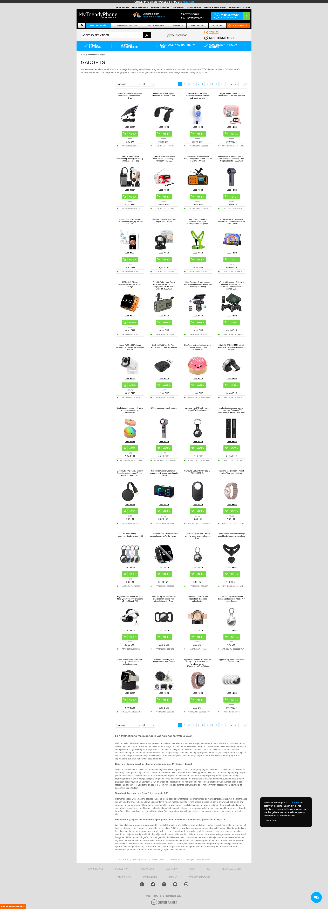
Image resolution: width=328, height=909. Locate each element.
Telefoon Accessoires (126, 25)
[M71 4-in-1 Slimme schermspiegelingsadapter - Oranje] (130, 312)
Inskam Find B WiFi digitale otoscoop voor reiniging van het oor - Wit (130, 221)
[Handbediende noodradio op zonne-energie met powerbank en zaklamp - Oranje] (197, 186)
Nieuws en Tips (194, 7)
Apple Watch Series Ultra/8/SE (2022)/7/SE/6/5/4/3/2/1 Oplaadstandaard (129, 661)
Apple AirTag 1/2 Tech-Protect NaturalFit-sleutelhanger (197, 409)
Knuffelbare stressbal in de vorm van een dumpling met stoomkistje (197, 347)
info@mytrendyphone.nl (198, 859)
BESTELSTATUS (191, 14)
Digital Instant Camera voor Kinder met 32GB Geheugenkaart (231, 94)
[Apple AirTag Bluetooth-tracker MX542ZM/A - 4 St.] (231, 689)
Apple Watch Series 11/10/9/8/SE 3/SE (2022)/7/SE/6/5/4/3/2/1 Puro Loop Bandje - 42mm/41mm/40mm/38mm (197, 662)
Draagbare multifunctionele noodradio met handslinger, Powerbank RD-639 (164, 158)
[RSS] (164, 884)
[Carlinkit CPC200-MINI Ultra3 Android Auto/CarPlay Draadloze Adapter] (231, 374)
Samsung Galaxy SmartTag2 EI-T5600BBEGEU (197, 472)
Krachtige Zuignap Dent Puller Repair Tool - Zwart (164, 220)
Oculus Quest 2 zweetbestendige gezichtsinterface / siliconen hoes (231, 535)
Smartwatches (197, 25)
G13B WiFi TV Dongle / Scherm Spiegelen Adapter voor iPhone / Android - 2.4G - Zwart (130, 473)
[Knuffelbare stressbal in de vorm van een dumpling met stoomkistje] (197, 374)
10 (222, 84)
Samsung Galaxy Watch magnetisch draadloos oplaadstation (198, 599)
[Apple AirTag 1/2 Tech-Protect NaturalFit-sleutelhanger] (197, 437)
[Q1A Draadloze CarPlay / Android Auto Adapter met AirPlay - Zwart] (164, 563)
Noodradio (217, 25)
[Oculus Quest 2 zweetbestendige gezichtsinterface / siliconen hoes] (231, 563)
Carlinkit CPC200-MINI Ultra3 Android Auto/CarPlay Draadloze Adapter (231, 347)
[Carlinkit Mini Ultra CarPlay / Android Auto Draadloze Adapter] (164, 374)
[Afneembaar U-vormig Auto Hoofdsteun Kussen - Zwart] (164, 123)
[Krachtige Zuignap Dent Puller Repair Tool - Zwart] (164, 249)
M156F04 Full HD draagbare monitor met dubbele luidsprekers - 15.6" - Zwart (231, 221)
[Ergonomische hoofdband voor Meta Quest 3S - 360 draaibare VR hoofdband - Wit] (130, 626)
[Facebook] (142, 884)
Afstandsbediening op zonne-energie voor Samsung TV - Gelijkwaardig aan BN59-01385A (231, 410)
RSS (208, 869)
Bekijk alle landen (231, 869)
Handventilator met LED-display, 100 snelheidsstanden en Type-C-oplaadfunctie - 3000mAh (231, 158)
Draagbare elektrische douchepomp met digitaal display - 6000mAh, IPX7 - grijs (130, 158)
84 (236, 84)
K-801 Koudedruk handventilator (164, 408)
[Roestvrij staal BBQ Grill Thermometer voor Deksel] (164, 689)
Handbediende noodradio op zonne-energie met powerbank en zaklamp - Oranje (198, 158)
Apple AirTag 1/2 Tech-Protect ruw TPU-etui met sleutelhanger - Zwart (197, 536)
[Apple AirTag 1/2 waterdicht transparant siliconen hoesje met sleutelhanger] (231, 626)
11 (228, 84)
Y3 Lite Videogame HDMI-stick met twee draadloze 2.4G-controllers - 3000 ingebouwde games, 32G (231, 285)
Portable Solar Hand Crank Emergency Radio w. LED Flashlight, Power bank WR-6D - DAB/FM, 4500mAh (164, 285)
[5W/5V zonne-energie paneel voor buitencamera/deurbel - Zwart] (130, 123)
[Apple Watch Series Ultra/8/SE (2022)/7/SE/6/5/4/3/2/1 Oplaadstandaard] (130, 689)
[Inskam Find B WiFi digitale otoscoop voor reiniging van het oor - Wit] (130, 249)
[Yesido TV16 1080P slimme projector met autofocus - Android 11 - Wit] (130, 374)
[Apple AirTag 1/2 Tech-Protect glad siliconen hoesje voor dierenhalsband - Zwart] (164, 626)
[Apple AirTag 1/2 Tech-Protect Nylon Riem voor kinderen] (231, 500)
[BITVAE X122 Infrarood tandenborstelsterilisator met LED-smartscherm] (197, 123)
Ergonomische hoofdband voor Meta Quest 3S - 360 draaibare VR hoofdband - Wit (130, 599)
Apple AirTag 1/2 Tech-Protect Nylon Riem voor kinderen (231, 472)
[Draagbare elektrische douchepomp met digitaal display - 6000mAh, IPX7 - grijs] (130, 186)
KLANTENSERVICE (140, 7)
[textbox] (116, 35)
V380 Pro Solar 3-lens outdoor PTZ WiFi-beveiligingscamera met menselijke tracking (198, 284)
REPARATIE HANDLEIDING (215, 7)
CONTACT (173, 877)
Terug (84, 55)
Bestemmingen (150, 877)
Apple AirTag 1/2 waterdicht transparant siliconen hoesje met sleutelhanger (231, 599)
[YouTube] (175, 884)
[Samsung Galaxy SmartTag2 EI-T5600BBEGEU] (197, 500)
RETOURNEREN (122, 7)
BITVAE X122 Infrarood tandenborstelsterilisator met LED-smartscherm (197, 95)
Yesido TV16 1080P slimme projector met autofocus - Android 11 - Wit (130, 347)
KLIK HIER (188, 2)
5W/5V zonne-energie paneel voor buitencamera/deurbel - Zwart (130, 95)
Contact (247, 7)
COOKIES (294, 802)
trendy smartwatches (179, 69)
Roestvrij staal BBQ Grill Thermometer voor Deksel (164, 660)
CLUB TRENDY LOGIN (193, 18)
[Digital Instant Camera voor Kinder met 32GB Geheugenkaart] (231, 124)
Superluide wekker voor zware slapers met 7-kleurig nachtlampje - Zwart (164, 473)
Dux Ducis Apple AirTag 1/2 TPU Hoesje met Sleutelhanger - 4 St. (130, 535)
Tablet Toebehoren (155, 25)
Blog (192, 869)
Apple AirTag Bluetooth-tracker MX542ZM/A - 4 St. (231, 660)
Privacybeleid (124, 877)
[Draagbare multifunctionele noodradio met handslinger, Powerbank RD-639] (164, 186)
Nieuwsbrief (235, 7)
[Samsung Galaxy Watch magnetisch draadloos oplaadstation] (197, 626)
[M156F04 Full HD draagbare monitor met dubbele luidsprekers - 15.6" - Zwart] (231, 249)
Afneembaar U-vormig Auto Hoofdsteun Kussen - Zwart (163, 94)
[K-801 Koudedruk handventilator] (164, 437)
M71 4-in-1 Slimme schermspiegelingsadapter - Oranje (129, 284)
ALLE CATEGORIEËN (98, 25)
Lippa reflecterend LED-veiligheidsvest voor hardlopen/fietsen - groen (197, 221)
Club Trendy (178, 7)
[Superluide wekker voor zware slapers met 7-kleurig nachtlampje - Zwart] (164, 500)
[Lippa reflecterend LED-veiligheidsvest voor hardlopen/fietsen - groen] (197, 249)
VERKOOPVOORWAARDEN (200, 877)
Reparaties (178, 25)
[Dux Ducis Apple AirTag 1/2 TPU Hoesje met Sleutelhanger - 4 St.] (130, 563)
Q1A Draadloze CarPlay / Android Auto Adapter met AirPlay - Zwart (163, 535)
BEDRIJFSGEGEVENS (160, 7)
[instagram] (186, 884)
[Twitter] (153, 884)
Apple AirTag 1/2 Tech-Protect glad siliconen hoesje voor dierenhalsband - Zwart (164, 599)
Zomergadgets (240, 25)
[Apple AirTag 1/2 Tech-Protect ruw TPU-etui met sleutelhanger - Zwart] (197, 563)
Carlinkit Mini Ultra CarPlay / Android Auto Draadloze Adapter (164, 346)
